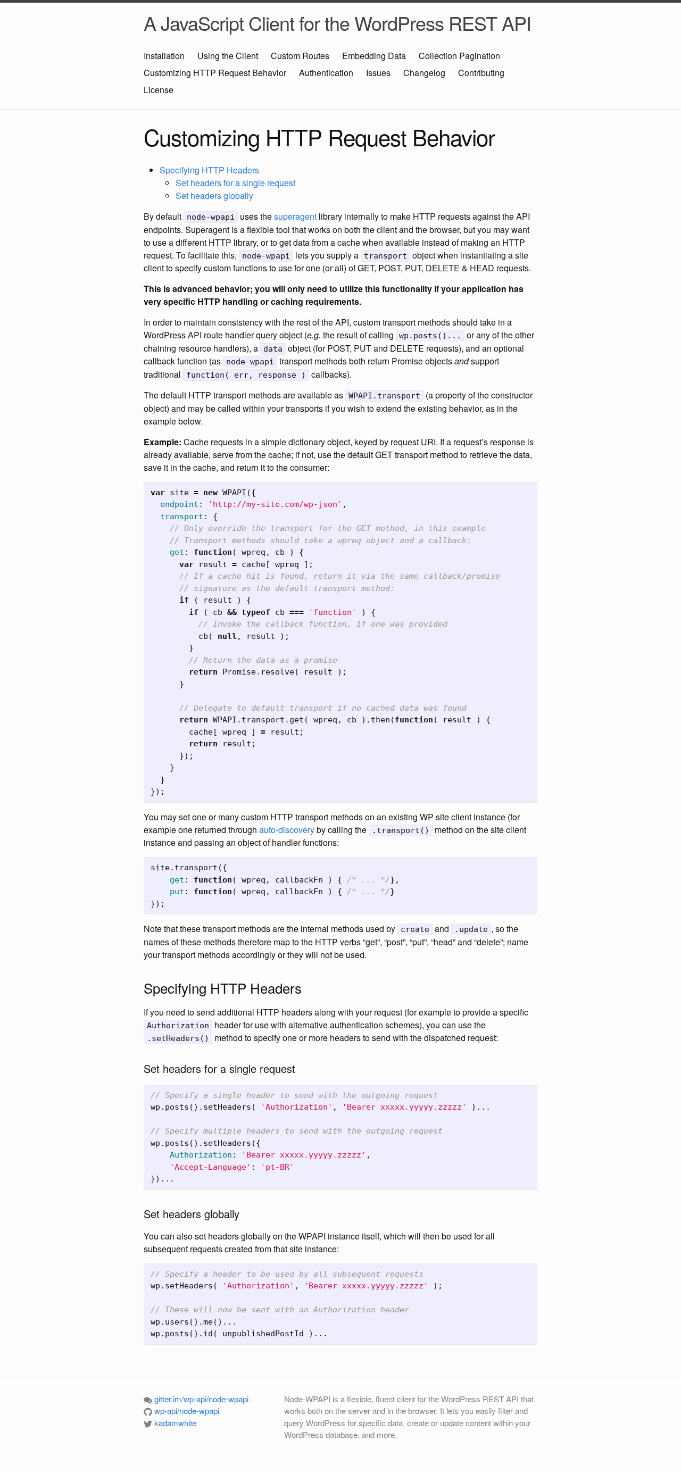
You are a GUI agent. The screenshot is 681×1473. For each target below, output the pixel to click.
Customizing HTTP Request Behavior (215, 72)
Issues (378, 72)
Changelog (424, 72)
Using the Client (227, 55)
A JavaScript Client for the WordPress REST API (337, 22)
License (158, 90)
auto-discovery (286, 829)
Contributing (481, 72)
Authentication (326, 72)
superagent (295, 216)
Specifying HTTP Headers (209, 170)
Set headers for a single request (235, 183)
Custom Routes (300, 55)
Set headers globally (214, 195)
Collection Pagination (459, 55)
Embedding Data (374, 55)
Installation (164, 55)
